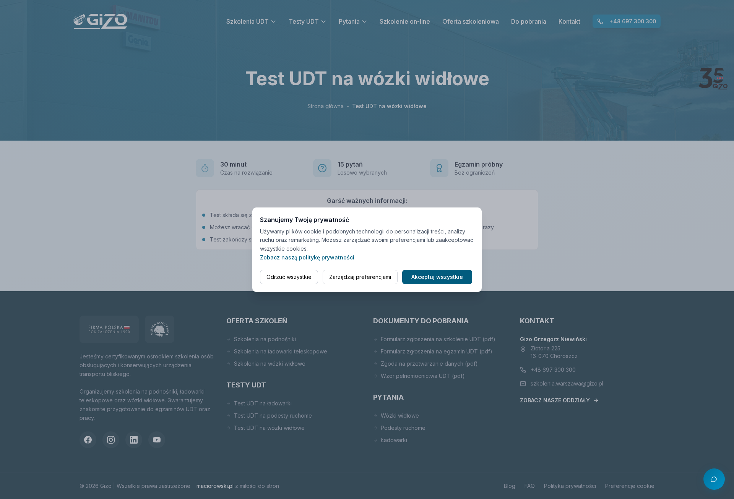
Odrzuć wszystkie (289, 277)
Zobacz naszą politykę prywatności (307, 257)
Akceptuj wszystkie (437, 277)
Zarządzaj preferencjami (360, 277)
